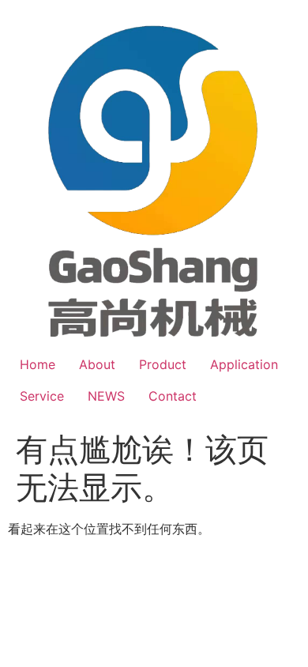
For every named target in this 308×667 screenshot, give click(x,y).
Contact (172, 396)
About (97, 364)
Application (244, 364)
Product (162, 364)
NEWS (106, 396)
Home (37, 364)
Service (42, 396)
